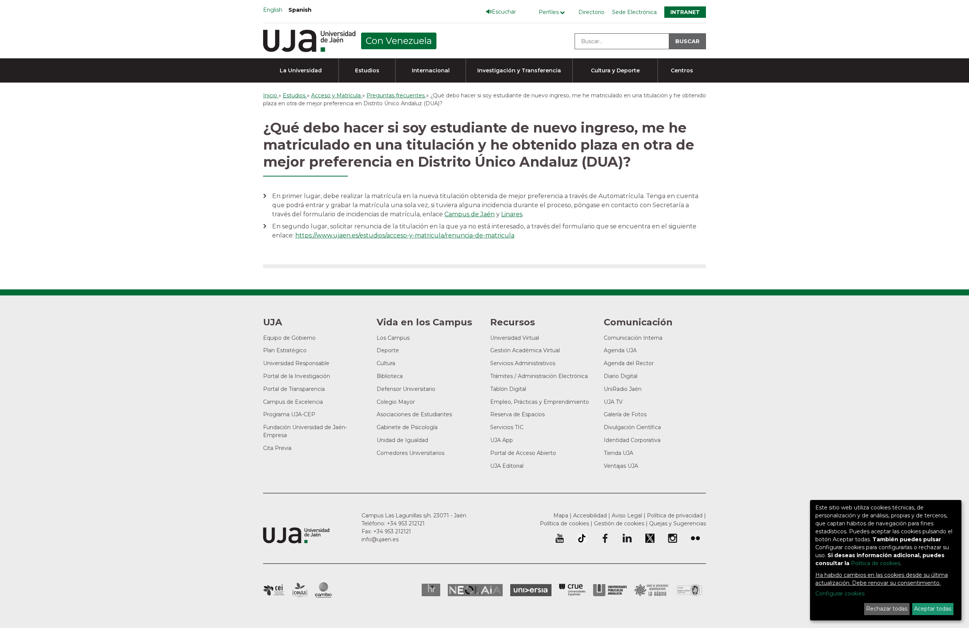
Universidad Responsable (296, 363)
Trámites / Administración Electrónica (539, 376)
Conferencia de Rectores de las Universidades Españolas (572, 590)
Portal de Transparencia (294, 389)
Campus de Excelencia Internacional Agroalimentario (299, 590)
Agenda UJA (620, 350)
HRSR (431, 590)
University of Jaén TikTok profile (581, 538)
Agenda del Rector (629, 363)
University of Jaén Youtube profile (560, 538)
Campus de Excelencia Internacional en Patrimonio (274, 590)
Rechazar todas (886, 608)
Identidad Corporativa (632, 440)
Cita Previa (277, 448)
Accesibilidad (590, 515)
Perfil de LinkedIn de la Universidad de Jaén (627, 538)
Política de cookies (564, 523)
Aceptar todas (932, 608)
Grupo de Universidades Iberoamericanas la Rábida (651, 590)
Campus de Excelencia (293, 401)
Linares (511, 214)
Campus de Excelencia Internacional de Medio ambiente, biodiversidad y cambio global (323, 590)
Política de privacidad (675, 515)
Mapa (560, 515)
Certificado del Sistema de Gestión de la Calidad (689, 589)
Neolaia (475, 590)
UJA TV (613, 401)
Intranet (685, 12)
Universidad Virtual (514, 337)
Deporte (388, 350)
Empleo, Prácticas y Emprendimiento (539, 401)
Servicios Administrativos (522, 363)
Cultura (386, 363)
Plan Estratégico (285, 350)
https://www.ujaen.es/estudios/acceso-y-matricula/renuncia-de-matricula (404, 235)
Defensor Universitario (406, 389)
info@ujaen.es (380, 539)
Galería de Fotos (625, 414)
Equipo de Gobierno (289, 337)
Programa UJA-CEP (289, 414)
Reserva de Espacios (517, 414)
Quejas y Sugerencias (677, 523)
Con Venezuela (399, 40)
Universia (530, 590)
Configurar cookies (840, 593)
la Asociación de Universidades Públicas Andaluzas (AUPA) (610, 590)
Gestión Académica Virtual (525, 350)
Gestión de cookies (619, 523)
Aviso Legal (627, 515)
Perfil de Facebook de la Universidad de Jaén (604, 538)
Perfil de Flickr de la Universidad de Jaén (695, 538)
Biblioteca (390, 376)
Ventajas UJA (621, 465)
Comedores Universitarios (410, 453)
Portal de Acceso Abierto (523, 453)
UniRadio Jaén (623, 389)
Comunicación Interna (633, 337)
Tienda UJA (618, 453)
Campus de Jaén (469, 214)
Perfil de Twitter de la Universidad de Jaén (649, 538)
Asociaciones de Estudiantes (414, 414)
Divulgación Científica (632, 427)
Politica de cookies (875, 563)
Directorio (591, 12)
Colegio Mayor (396, 401)
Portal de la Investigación (296, 376)
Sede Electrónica (634, 12)
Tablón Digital (508, 389)
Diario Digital (620, 376)
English (272, 9)
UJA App (501, 440)
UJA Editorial (506, 465)
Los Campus (393, 337)
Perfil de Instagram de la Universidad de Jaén (672, 538)
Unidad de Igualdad (402, 440)
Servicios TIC (506, 427)
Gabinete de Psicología (407, 427)
